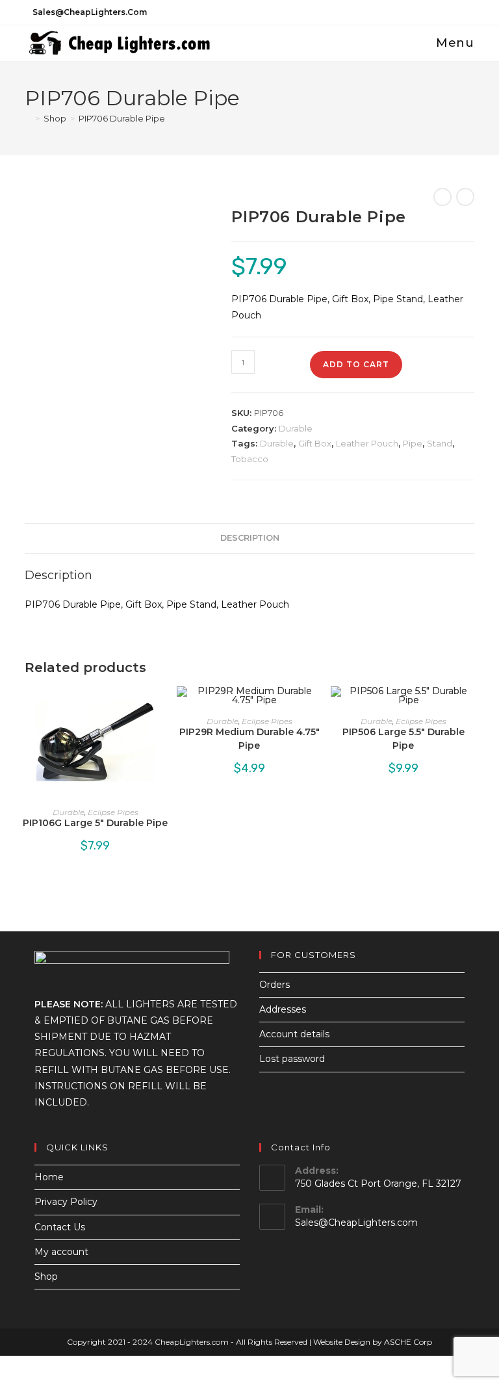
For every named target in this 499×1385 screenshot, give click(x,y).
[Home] (28, 118)
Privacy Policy (65, 1202)
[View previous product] (442, 197)
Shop (46, 1276)
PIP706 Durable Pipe (122, 118)
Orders (274, 984)
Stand (439, 443)
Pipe (412, 443)
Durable (296, 428)
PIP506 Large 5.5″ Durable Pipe (403, 738)
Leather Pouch (367, 443)
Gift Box (314, 443)
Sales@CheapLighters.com (356, 1222)
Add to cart (356, 364)
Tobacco (249, 459)
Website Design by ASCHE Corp (372, 1342)
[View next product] (465, 197)
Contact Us (59, 1227)
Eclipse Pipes (113, 812)
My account (61, 1252)
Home (49, 1177)
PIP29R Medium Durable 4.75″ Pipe (249, 738)
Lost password (292, 1059)
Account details (294, 1034)
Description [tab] (249, 538)
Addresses (282, 1009)
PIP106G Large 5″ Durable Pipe (95, 823)
